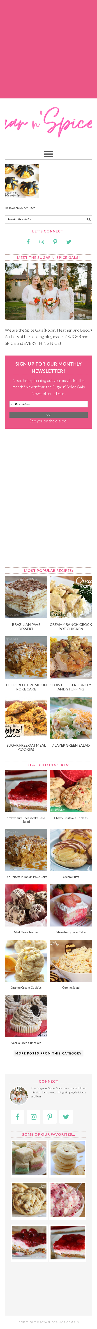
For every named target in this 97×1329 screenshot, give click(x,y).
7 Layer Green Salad (71, 745)
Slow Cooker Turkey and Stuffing (71, 687)
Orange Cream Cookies (26, 987)
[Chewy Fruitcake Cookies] (71, 810)
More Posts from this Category (48, 1053)
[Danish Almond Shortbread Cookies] (68, 1173)
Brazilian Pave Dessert (26, 626)
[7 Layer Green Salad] (71, 737)
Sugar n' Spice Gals (48, 121)
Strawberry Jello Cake (70, 932)
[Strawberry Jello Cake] (71, 924)
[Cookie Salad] (71, 980)
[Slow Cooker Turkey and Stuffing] (71, 677)
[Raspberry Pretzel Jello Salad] (29, 1257)
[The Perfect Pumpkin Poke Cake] (26, 677)
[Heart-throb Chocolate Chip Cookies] (29, 1215)
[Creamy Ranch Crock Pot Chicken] (71, 616)
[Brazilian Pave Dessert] (26, 616)
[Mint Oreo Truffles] (26, 924)
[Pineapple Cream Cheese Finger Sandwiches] (29, 1173)
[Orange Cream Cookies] (26, 980)
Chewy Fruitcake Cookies (71, 818)
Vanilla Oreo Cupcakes (26, 1043)
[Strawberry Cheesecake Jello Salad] (26, 810)
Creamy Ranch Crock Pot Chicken (71, 626)
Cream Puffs (71, 877)
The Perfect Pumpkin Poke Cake (26, 687)
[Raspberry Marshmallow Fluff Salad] (68, 1215)
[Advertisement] (48, 49)
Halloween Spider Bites (20, 208)
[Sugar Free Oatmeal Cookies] (26, 737)
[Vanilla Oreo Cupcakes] (26, 1035)
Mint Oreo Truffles (26, 932)
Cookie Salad (71, 987)
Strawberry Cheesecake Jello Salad (26, 819)
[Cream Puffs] (71, 869)
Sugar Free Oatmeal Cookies (26, 747)
